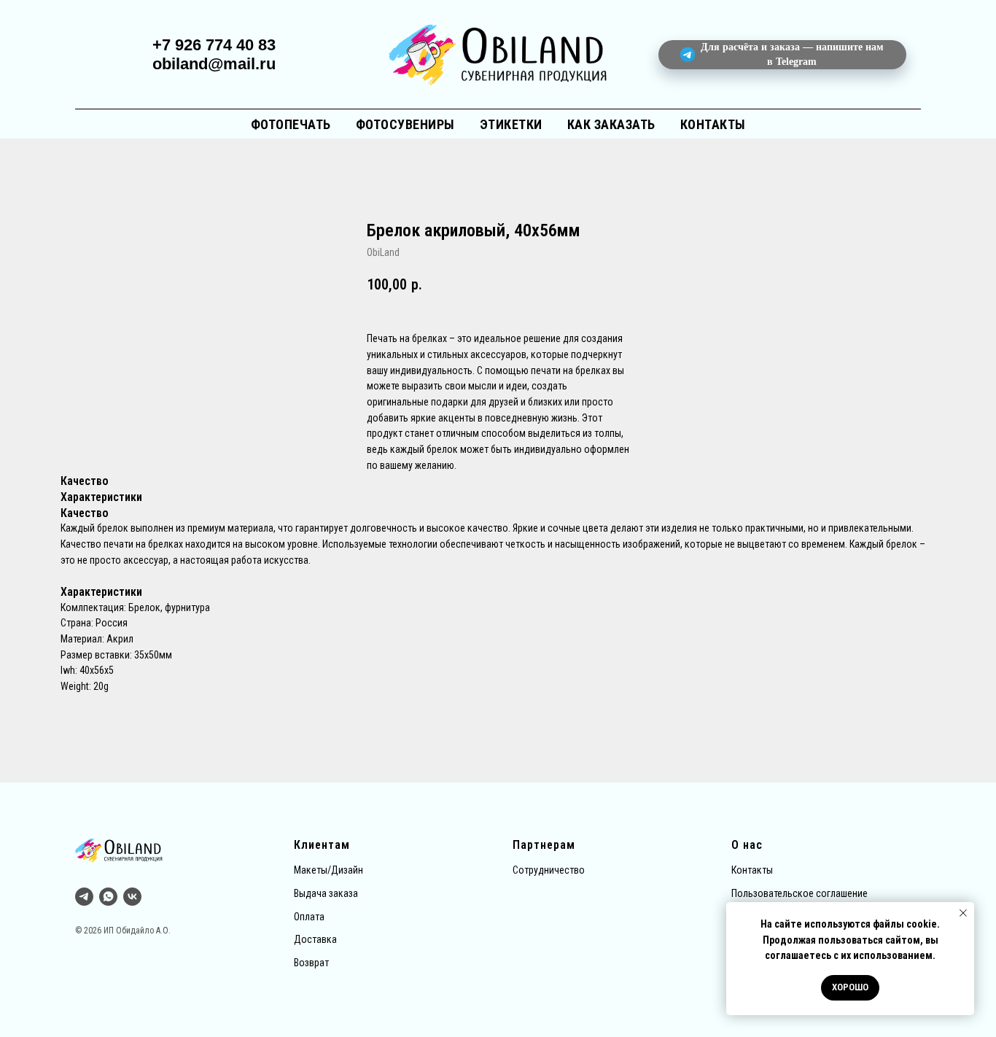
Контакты (713, 124)
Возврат (311, 962)
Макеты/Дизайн (328, 870)
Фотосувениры (405, 124)
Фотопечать (291, 124)
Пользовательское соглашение (799, 893)
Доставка (315, 939)
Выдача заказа (326, 893)
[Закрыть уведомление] (963, 913)
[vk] (132, 897)
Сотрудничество (549, 870)
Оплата (309, 917)
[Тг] (84, 897)
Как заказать (611, 124)
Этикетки (511, 124)
